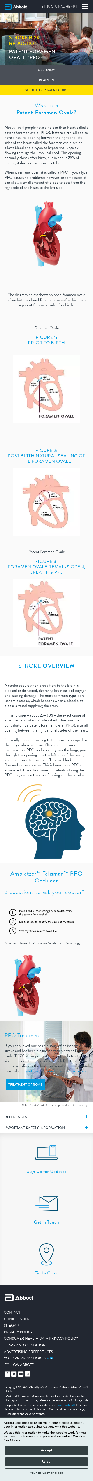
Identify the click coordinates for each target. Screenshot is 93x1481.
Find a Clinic (46, 1273)
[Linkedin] (27, 1375)
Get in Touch (46, 1222)
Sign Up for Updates (46, 1171)
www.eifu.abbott (65, 1405)
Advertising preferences (28, 1351)
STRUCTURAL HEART (59, 6)
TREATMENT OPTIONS (25, 1084)
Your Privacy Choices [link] (25, 1358)
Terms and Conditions (26, 1345)
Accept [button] (46, 1450)
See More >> (13, 1440)
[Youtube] (20, 1375)
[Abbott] (16, 7)
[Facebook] (7, 1375)
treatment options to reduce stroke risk (55, 1071)
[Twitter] (14, 1375)
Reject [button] (47, 1461)
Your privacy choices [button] (46, 1472)
